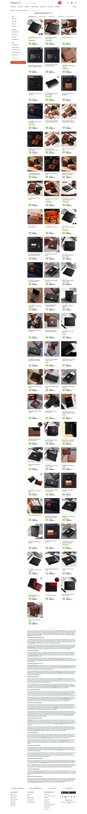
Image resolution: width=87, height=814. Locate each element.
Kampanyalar (57, 6)
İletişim (28, 795)
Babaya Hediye (13, 794)
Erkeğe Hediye (12, 802)
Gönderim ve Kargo (30, 799)
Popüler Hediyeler (35, 6)
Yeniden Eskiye (61, 16)
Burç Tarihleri (46, 800)
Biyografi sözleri (47, 802)
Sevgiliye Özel (13, 6)
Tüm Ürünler (42, 6)
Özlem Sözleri (46, 797)
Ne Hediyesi (27, 6)
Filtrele (18, 62)
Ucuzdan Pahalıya (42, 16)
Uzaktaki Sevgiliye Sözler (48, 805)
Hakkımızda (29, 794)
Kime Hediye (20, 6)
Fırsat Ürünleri (50, 6)
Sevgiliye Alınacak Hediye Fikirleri (49, 795)
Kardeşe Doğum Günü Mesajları (49, 804)
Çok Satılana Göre (32, 16)
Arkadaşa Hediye (13, 804)
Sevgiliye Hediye (13, 797)
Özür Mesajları (46, 807)
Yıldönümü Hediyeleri (14, 795)
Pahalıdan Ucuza (52, 16)
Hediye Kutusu (12, 805)
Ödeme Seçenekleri (30, 800)
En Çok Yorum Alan (70, 16)
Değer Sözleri (46, 809)
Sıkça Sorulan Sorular (30, 797)
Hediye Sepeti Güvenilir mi (31, 802)
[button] (75, 6)
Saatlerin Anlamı (47, 799)
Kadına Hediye (12, 800)
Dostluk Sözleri (46, 794)
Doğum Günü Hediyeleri (14, 799)
